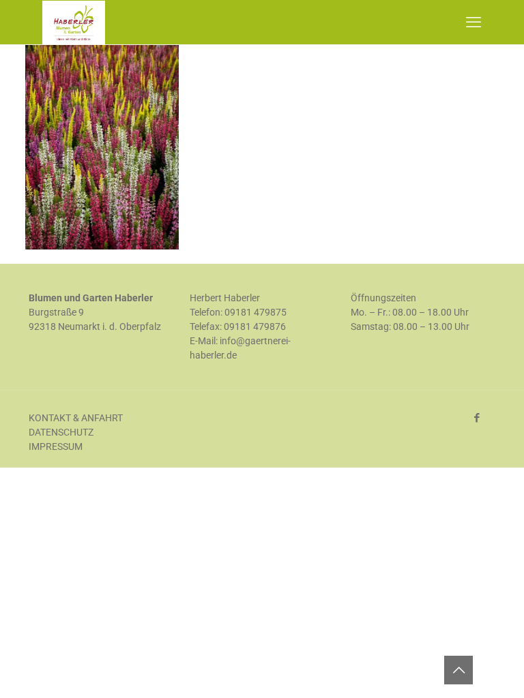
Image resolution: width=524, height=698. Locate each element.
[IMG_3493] (102, 246)
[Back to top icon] (458, 670)
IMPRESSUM (56, 446)
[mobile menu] (473, 22)
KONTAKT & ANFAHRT (76, 417)
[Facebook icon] (476, 418)
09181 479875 (255, 312)
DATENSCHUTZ (61, 432)
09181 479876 (255, 326)
